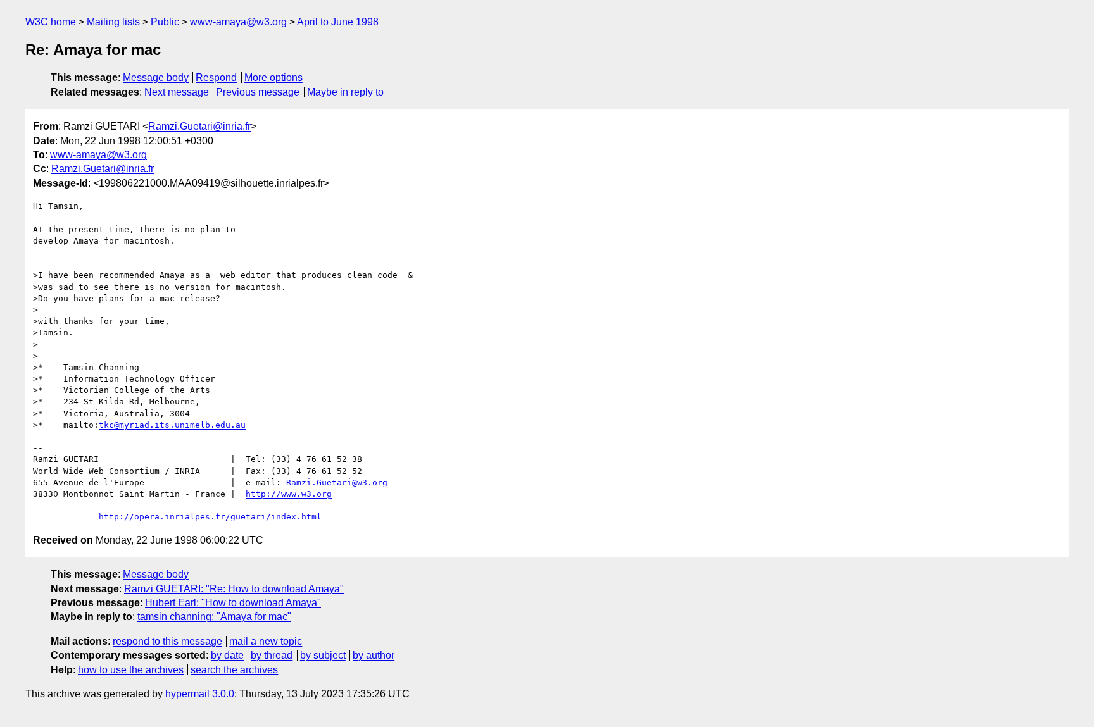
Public (165, 21)
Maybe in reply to (345, 92)
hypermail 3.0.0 (199, 693)
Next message (176, 92)
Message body (156, 77)
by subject (323, 655)
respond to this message (167, 641)
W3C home (50, 21)
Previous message (257, 92)
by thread (271, 655)
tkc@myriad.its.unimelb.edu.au (172, 425)
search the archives (234, 669)
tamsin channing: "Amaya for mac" (214, 616)
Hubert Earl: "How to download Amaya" (233, 602)
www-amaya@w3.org (238, 21)
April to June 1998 (338, 21)
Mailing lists (113, 21)
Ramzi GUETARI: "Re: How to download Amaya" (234, 588)
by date (227, 655)
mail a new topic (265, 641)
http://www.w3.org (289, 494)
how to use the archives (131, 669)
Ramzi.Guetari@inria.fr (199, 126)
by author (373, 655)
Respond (216, 77)
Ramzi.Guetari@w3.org (336, 482)
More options (273, 77)
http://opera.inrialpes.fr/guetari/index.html (210, 516)
